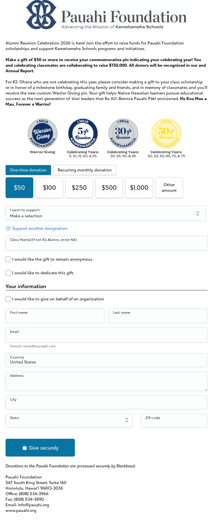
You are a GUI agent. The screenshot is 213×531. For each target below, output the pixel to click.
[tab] (28, 170)
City (13, 399)
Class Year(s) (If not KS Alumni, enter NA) (43, 239)
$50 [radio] (19, 187)
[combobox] (106, 363)
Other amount (169, 187)
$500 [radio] (109, 187)
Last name (121, 312)
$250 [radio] (79, 187)
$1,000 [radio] (139, 187)
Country (17, 357)
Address (17, 375)
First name (19, 312)
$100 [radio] (49, 187)
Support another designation (39, 228)
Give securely (43, 448)
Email (14, 331)
